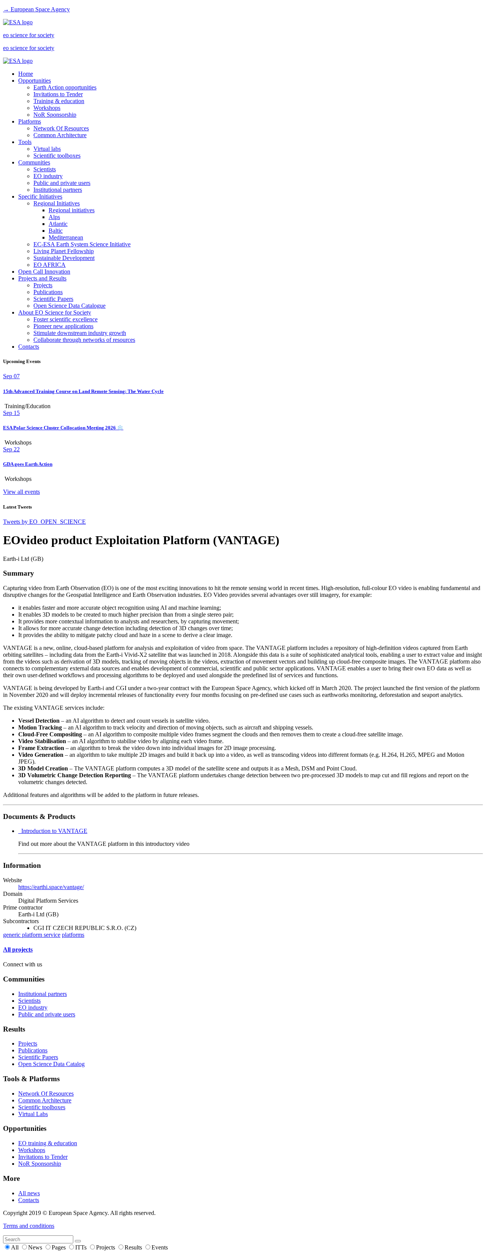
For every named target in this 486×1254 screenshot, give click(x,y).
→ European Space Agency (36, 9)
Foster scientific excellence (65, 319)
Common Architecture (60, 135)
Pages (59, 1247)
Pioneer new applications (63, 326)
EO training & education (47, 1143)
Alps (54, 217)
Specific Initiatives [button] (40, 196)
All (15, 1247)
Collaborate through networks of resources (84, 340)
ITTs (81, 1247)
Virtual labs (47, 149)
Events (159, 1247)
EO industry (48, 176)
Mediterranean (66, 237)
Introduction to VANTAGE (52, 831)
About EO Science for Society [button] (54, 312)
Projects (42, 285)
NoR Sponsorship (54, 114)
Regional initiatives (72, 210)
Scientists (44, 169)
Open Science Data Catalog (51, 1064)
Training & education (58, 101)
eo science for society (28, 35)
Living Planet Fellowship (63, 251)
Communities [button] (34, 162)
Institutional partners (57, 189)
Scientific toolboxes (56, 155)
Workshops (46, 108)
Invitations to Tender (58, 94)
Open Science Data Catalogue (69, 305)
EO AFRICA (49, 264)
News (36, 1247)
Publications (48, 292)
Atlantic (58, 224)
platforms (73, 934)
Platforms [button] (29, 121)
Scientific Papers (53, 299)
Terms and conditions (28, 1226)
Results (134, 1247)
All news (29, 1193)
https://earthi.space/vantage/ (51, 887)
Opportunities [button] (34, 80)
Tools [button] (25, 142)
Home (25, 73)
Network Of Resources (61, 128)
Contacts (28, 346)
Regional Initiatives (56, 203)
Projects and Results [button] (42, 278)
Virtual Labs (33, 1114)
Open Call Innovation (44, 271)
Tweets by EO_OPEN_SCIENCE (44, 521)
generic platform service (31, 934)
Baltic (56, 230)
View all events (21, 491)
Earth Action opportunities (64, 87)
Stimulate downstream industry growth (79, 333)
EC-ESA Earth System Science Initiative (82, 244)
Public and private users (61, 183)
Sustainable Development (64, 258)
